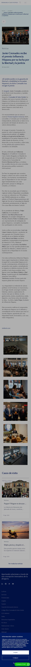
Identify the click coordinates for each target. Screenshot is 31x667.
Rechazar (15, 663)
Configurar (15, 658)
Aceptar (15, 652)
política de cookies (21, 644)
